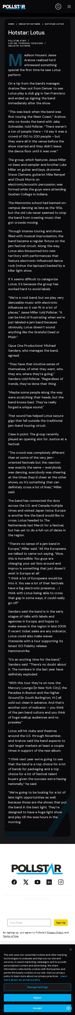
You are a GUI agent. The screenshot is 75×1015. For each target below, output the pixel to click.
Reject (38, 997)
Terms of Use (11, 936)
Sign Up (61, 922)
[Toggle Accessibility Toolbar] (68, 1008)
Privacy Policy (55, 932)
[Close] (71, 949)
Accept (37, 1008)
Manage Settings (37, 987)
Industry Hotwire (19, 46)
